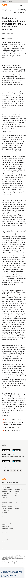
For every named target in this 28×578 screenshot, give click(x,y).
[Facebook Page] (5, 470)
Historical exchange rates (7, 508)
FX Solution (4, 495)
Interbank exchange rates (7, 506)
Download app (5, 520)
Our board (4, 544)
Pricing (16, 495)
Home (3, 9)
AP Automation (17, 491)
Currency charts (5, 510)
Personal (10, 1)
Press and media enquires (20, 518)
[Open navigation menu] (25, 5)
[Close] (21, 569)
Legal (3, 536)
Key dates (16, 539)
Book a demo (15, 482)
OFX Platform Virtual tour (7, 504)
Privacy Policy (5, 539)
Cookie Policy (7, 576)
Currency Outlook (18, 504)
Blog (15, 506)
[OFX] (4, 5)
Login (21, 5)
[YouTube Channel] (18, 470)
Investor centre (18, 534)
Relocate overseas (5, 526)
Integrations (17, 493)
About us (4, 534)
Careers (3, 548)
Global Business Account (7, 489)
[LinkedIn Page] (8, 470)
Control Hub (4, 497)
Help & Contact (9, 482)
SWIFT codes (4, 512)
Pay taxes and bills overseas (7, 528)
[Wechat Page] (14, 470)
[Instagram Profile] (21, 470)
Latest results (17, 536)
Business (4, 1)
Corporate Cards (5, 493)
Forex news (17, 508)
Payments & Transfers (6, 491)
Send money (4, 518)
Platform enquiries (18, 520)
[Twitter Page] (11, 470)
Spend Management (18, 489)
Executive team (5, 546)
